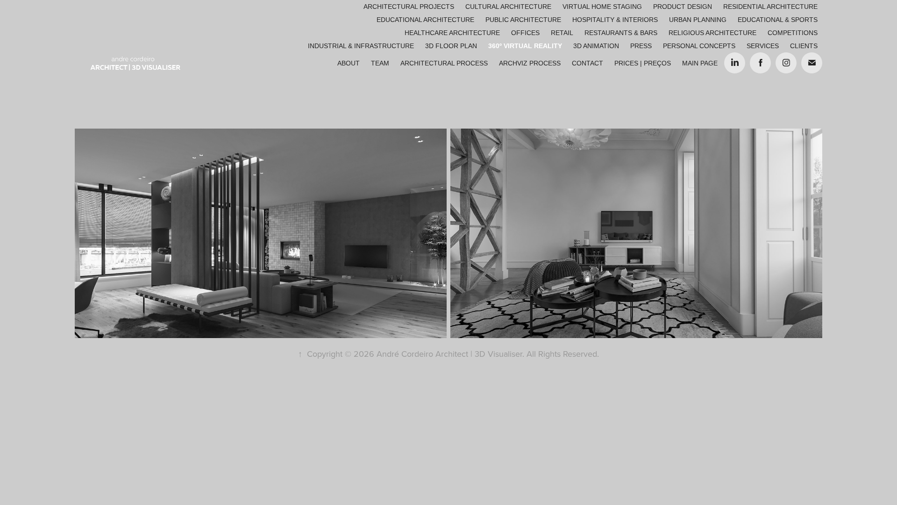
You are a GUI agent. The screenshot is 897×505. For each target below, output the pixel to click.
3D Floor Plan (451, 46)
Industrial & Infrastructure (361, 46)
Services (763, 46)
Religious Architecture (712, 32)
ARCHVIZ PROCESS (530, 63)
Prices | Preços (642, 63)
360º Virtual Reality (525, 46)
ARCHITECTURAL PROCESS (444, 63)
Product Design (682, 6)
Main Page (700, 63)
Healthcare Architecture (452, 32)
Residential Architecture (770, 6)
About (348, 63)
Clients (804, 46)
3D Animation (596, 46)
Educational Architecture (425, 19)
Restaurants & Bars (620, 32)
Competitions (793, 32)
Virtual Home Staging (602, 6)
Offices (525, 32)
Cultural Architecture (508, 6)
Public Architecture (523, 19)
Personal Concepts (699, 46)
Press (641, 46)
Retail (562, 32)
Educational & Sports (778, 19)
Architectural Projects (408, 6)
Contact (587, 63)
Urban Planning (697, 19)
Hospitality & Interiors (615, 19)
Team (380, 63)
